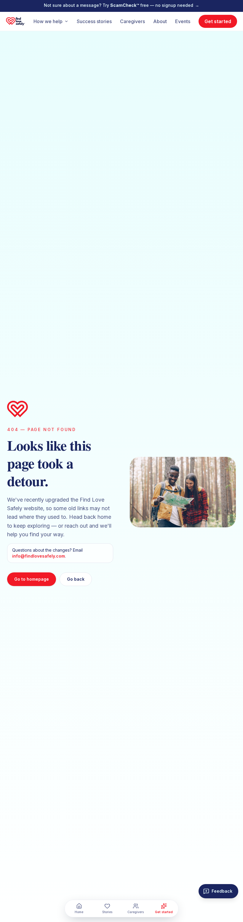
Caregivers (132, 21)
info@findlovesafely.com (38, 555)
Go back (75, 579)
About (160, 21)
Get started (217, 21)
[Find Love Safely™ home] (15, 21)
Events (182, 21)
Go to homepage (31, 579)
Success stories (94, 21)
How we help (48, 21)
